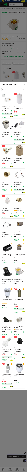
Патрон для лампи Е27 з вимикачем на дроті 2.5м (7, 158)
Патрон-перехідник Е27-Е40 (19, 375)
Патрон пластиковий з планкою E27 (19, 208)
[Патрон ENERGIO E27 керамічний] (19, 150)
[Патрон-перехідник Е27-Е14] (19, 319)
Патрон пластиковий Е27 (19, 106)
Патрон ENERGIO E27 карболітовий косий (6, 327)
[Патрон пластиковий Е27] (19, 98)
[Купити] (11, 111)
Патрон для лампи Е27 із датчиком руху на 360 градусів (7, 375)
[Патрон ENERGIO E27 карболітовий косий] (7, 319)
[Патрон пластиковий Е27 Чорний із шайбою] (19, 341)
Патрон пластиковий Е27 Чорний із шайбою (19, 349)
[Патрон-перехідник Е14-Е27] (7, 293)
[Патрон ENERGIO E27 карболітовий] (7, 248)
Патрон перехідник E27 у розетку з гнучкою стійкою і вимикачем (7, 106)
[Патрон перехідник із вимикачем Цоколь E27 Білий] (19, 271)
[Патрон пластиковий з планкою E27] (19, 200)
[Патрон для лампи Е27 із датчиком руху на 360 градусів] (7, 368)
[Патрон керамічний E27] (19, 224)
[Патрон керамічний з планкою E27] (19, 248)
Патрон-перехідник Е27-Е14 (19, 327)
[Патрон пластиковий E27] (7, 174)
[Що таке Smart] (11, 116)
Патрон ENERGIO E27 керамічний (18, 158)
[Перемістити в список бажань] (11, 94)
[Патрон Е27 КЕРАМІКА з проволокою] (7, 224)
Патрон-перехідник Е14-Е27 (7, 300)
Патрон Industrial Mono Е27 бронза (18, 300)
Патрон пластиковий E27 (7, 182)
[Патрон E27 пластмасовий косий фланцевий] (7, 271)
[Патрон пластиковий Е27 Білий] (7, 200)
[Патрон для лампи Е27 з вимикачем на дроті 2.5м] (7, 150)
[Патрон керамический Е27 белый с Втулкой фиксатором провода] (7, 341)
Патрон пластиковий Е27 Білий (7, 208)
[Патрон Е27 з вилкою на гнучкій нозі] (19, 174)
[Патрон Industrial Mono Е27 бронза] (19, 293)
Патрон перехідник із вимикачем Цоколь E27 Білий (19, 278)
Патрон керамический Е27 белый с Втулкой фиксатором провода (6, 349)
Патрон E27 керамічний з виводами (5, 132)
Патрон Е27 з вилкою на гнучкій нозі (18, 182)
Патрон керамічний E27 (19, 232)
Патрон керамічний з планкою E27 (19, 255)
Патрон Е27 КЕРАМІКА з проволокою (5, 232)
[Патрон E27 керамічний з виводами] (7, 124)
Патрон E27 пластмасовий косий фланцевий (7, 278)
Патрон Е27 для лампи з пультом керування (18, 132)
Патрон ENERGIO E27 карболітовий (6, 255)
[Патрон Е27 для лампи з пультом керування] (19, 124)
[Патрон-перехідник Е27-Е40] (19, 368)
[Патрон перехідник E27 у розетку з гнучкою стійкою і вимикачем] (7, 98)
